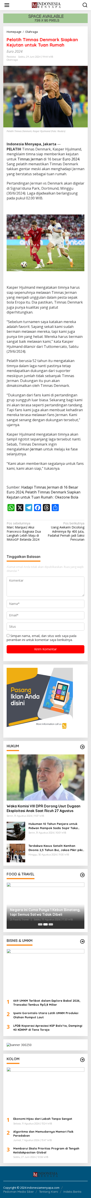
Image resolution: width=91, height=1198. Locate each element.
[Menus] (6, 5)
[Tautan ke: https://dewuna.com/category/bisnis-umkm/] (82, 941)
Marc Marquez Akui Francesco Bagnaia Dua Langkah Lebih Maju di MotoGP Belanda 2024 (24, 531)
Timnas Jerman (30, 159)
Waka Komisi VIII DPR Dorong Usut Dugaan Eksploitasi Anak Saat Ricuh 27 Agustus (43, 808)
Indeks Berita (72, 1191)
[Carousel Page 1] (40, 924)
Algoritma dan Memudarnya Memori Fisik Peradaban (43, 1133)
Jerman (36, 449)
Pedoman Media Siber (18, 1191)
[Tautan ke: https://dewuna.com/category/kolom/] (82, 1059)
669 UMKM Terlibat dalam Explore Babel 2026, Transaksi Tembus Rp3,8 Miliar (46, 1002)
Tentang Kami (48, 1191)
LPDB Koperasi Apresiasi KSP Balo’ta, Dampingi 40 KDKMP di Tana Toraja (47, 1027)
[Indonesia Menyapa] (46, 5)
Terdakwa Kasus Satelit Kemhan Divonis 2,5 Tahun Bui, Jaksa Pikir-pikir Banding (56, 848)
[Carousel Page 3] (51, 924)
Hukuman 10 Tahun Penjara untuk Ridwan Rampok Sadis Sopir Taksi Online (53, 826)
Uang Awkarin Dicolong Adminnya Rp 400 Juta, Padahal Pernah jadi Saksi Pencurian (66, 531)
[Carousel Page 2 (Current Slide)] (45, 924)
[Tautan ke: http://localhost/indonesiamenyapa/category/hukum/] (82, 747)
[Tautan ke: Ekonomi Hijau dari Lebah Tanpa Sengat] (45, 1090)
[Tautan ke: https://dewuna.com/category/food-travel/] (82, 875)
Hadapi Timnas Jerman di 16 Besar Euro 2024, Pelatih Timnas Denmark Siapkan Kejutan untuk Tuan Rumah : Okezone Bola (43, 492)
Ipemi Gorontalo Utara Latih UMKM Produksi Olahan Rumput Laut (45, 1015)
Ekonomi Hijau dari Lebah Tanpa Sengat (42, 1118)
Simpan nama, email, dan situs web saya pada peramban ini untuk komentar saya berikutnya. (41, 638)
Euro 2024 (71, 159)
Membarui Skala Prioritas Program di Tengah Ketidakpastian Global (46, 1150)
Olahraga (12, 59)
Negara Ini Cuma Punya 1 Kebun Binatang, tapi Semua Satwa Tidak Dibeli (45, 912)
